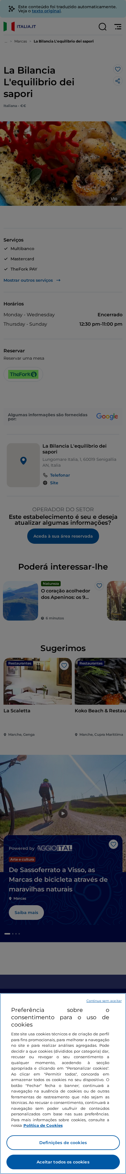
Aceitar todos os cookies (63, 1162)
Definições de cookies (63, 1142)
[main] (63, 1083)
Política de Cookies (43, 1125)
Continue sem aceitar (104, 1001)
